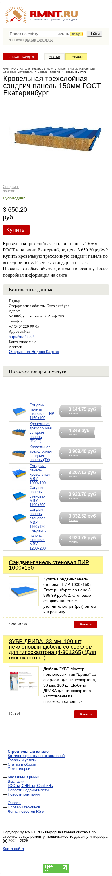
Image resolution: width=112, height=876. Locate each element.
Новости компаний (24, 794)
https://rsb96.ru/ (21, 336)
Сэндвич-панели (11, 189)
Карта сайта (13, 849)
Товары (76, 57)
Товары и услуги (22, 760)
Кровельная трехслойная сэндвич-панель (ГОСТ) (41, 432)
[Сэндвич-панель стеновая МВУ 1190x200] (19, 503)
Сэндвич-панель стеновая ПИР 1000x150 (49, 565)
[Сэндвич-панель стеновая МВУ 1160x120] (19, 525)
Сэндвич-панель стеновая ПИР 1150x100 (42, 411)
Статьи (54, 57)
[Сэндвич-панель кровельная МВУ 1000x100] (19, 481)
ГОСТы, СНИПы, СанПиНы (30, 786)
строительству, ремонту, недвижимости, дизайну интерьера (55, 836)
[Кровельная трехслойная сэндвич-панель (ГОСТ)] (19, 439)
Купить (15, 230)
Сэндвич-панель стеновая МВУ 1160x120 (38, 518)
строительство (39, 19)
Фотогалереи (19, 768)
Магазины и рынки (23, 777)
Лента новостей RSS (26, 811)
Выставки (16, 781)
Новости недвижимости (28, 790)
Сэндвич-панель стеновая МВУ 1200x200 (38, 539)
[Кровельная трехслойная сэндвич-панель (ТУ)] (19, 461)
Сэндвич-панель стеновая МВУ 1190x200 (38, 496)
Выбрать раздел (21, 57)
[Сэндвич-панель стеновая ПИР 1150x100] (19, 419)
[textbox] (47, 34)
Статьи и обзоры (22, 764)
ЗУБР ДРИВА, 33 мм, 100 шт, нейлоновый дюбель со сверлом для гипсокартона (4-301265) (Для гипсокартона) (52, 649)
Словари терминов (24, 807)
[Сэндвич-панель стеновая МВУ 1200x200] (19, 547)
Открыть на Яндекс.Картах (34, 351)
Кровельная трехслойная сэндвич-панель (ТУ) (41, 453)
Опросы (14, 803)
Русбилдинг (14, 198)
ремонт (55, 19)
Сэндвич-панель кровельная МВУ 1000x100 (40, 474)
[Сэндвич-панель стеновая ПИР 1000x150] (23, 605)
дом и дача (70, 19)
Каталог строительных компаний (36, 756)
